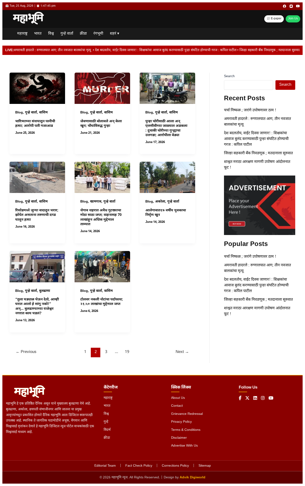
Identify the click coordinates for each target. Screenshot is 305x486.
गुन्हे (106, 422)
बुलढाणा (44, 291)
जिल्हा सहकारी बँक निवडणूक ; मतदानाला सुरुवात (259, 153)
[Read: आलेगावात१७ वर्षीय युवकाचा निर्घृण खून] (167, 177)
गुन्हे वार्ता (67, 33)
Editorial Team (105, 466)
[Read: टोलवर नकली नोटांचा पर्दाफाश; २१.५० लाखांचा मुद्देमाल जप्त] (102, 266)
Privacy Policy (181, 422)
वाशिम (43, 112)
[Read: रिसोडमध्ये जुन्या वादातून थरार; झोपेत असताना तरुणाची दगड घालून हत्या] (37, 177)
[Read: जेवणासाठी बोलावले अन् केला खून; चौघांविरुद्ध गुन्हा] (102, 88)
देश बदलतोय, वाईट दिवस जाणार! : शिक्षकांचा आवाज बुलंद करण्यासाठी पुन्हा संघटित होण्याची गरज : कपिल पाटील (256, 139)
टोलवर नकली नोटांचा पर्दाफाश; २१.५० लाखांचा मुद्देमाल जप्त (101, 302)
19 (127, 352)
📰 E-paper (274, 19)
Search (229, 76)
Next (182, 352)
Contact (177, 406)
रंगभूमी (98, 33)
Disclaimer (179, 438)
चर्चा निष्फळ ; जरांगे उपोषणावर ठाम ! (250, 110)
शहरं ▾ (114, 33)
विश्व (51, 33)
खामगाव (95, 201)
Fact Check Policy (138, 466)
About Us (178, 398)
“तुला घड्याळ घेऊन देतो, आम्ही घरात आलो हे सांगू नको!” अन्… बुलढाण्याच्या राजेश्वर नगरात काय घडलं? (37, 306)
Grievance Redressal (187, 414)
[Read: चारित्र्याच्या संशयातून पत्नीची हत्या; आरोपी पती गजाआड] (37, 88)
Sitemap (204, 466)
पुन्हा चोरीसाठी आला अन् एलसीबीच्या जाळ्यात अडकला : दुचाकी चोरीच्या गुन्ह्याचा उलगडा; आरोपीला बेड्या (166, 128)
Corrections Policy (175, 466)
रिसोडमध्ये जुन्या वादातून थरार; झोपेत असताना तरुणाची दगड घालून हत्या (36, 215)
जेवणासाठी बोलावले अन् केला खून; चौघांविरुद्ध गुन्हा (101, 123)
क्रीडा (83, 33)
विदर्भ (107, 430)
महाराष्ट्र (22, 33)
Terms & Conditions (185, 430)
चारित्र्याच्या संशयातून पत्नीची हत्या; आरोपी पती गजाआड (35, 123)
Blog (19, 112)
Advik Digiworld (192, 477)
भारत (37, 33)
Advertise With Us (184, 445)
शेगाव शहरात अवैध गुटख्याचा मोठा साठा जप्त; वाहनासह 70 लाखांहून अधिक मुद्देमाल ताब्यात (101, 217)
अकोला (160, 201)
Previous (26, 352)
